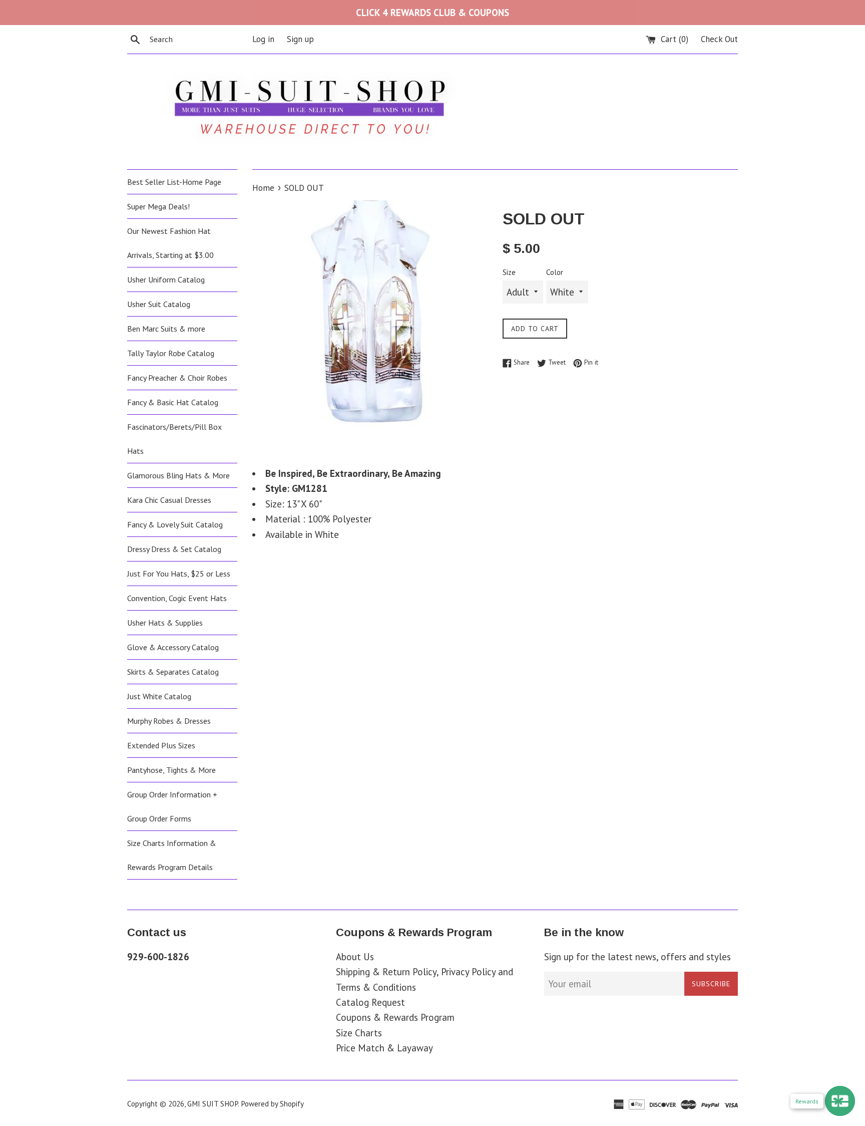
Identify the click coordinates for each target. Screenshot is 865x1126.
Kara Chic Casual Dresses (169, 500)
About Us (355, 957)
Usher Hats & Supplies (165, 623)
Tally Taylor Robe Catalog (170, 353)
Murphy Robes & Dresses (169, 721)
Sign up (300, 39)
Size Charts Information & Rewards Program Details (171, 855)
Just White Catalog (159, 696)
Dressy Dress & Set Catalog (174, 549)
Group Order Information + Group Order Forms (172, 806)
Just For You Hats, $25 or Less (178, 574)
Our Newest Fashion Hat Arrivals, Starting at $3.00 (170, 243)
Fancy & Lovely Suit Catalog (175, 524)
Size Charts (359, 1033)
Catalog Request (370, 1002)
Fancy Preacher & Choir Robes (177, 378)
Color (554, 272)
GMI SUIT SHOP (212, 1103)
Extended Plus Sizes (161, 745)
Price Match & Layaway (384, 1048)
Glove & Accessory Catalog (173, 647)
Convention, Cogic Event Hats (177, 598)
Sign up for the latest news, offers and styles (637, 957)
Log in (263, 39)
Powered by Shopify (272, 1103)
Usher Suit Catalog (158, 304)
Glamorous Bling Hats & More (178, 475)
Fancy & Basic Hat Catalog (172, 402)
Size (509, 272)
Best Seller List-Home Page (174, 182)
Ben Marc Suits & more (166, 329)
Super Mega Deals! (158, 206)
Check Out (719, 39)
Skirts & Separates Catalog (173, 672)
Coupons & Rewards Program (395, 1017)
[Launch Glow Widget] (840, 1101)
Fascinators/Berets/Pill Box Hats (174, 439)
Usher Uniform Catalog (166, 279)
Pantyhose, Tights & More (171, 770)
